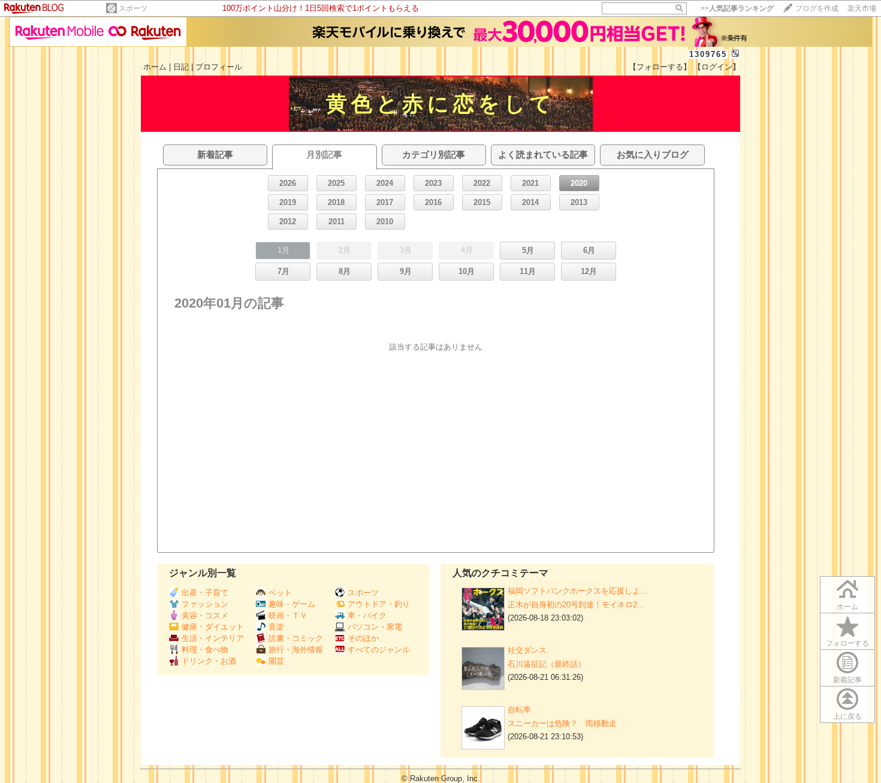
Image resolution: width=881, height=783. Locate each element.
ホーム (155, 66)
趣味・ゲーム (291, 604)
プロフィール (218, 66)
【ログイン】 (716, 66)
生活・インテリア (213, 638)
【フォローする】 (660, 66)
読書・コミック (295, 638)
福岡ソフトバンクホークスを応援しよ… (578, 590)
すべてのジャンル (379, 649)
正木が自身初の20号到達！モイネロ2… (576, 604)
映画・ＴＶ (287, 615)
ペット (280, 592)
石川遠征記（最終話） (547, 663)
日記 (181, 66)
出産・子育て (205, 592)
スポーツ (133, 8)
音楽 (276, 626)
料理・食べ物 (205, 649)
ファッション (205, 604)
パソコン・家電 (375, 626)
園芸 (276, 660)
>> (737, 8)
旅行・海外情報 (295, 649)
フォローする (847, 643)
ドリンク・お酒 (209, 660)
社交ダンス (527, 650)
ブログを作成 (816, 8)
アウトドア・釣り (379, 604)
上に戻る (847, 716)
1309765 (708, 54)
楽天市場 (861, 8)
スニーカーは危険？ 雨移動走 (562, 723)
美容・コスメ (205, 615)
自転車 (519, 709)
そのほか (363, 638)
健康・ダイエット (213, 626)
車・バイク (367, 615)
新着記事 (847, 680)
